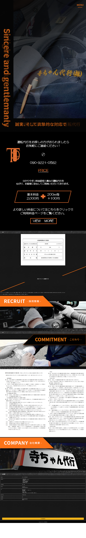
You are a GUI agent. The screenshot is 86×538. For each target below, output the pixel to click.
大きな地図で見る (43, 518)
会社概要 (3, 474)
